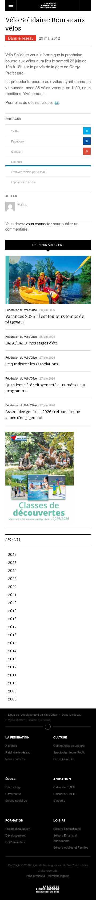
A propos (11, 745)
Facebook (17, 141)
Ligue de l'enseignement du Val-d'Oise (48, 889)
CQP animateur (15, 842)
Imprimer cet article (23, 182)
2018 (12, 618)
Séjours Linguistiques (67, 828)
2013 (12, 658)
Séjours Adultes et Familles (70, 847)
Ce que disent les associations (31, 364)
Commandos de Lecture (69, 745)
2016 (12, 634)
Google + (17, 151)
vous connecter (39, 223)
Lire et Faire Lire (63, 759)
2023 (12, 578)
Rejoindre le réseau (17, 752)
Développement (15, 835)
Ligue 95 (48, 5)
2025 (12, 562)
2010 (12, 683)
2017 (12, 626)
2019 (12, 610)
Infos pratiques (35, 875)
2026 (12, 554)
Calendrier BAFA (64, 787)
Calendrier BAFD (64, 794)
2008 (12, 699)
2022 (12, 586)
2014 (12, 650)
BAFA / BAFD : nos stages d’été (31, 343)
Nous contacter (15, 759)
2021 (12, 594)
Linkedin (16, 161)
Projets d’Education (17, 828)
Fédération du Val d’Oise (21, 310)
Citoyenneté (13, 794)
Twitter (15, 131)
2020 (12, 602)
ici (57, 102)
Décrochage (13, 787)
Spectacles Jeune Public (69, 752)
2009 (12, 691)
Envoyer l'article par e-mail (28, 172)
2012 (12, 666)
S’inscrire (59, 800)
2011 (12, 675)
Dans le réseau (21, 38)
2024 (12, 570)
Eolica (22, 204)
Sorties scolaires (16, 800)
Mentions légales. (59, 875)
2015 (12, 642)
